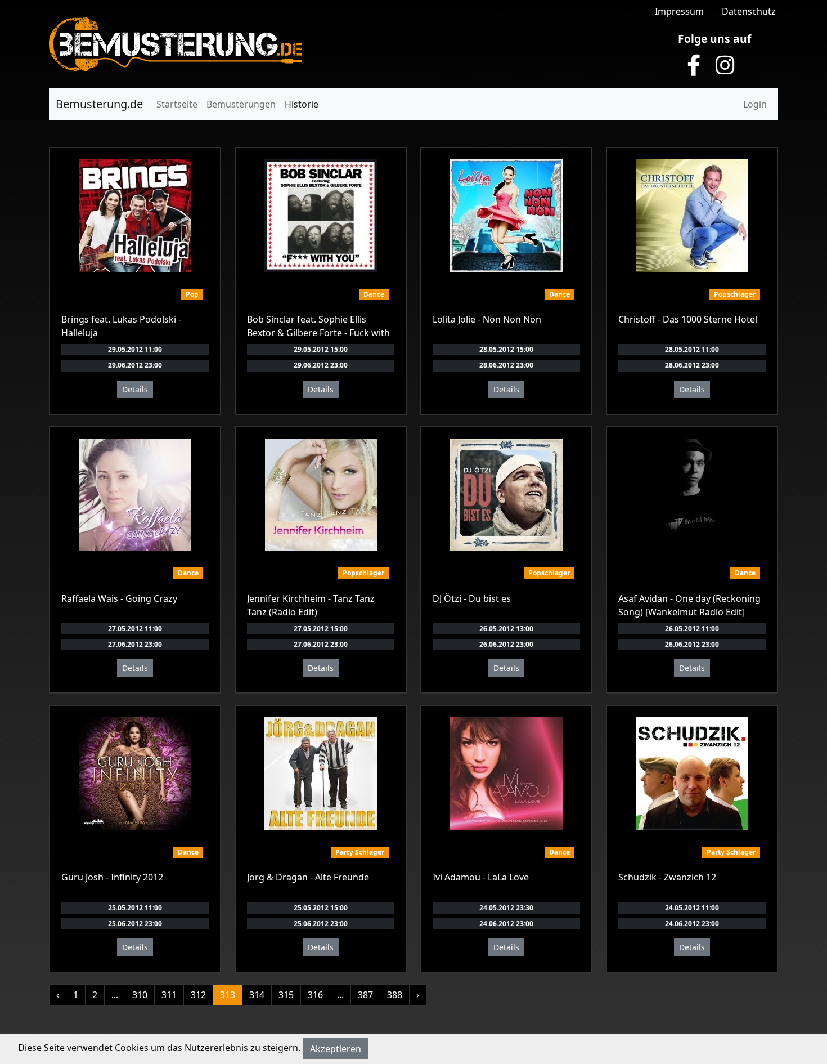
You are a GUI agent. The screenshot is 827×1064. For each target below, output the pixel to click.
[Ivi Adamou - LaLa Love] (506, 773)
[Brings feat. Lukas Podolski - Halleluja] (135, 215)
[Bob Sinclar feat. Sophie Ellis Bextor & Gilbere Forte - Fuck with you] (320, 215)
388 (394, 995)
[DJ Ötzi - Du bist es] (506, 495)
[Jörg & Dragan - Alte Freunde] (320, 773)
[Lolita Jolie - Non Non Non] (506, 215)
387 (365, 995)
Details (135, 389)
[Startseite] (175, 43)
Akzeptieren (335, 1049)
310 (139, 995)
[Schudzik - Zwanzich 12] (692, 773)
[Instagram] (725, 65)
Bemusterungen (241, 104)
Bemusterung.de (99, 103)
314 (256, 995)
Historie (301, 104)
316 (315, 995)
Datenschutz (749, 11)
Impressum (679, 11)
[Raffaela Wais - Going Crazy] (135, 495)
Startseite (176, 104)
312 (198, 995)
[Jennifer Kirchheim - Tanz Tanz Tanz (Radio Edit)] (321, 495)
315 (286, 995)
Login (755, 104)
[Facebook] (693, 65)
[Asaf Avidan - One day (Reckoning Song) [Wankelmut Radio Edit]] (692, 495)
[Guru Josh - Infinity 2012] (135, 773)
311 (169, 995)
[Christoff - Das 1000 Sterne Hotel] (692, 215)
